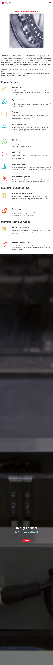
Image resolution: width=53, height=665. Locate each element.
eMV (24, 130)
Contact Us (26, 540)
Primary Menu (50, 3)
